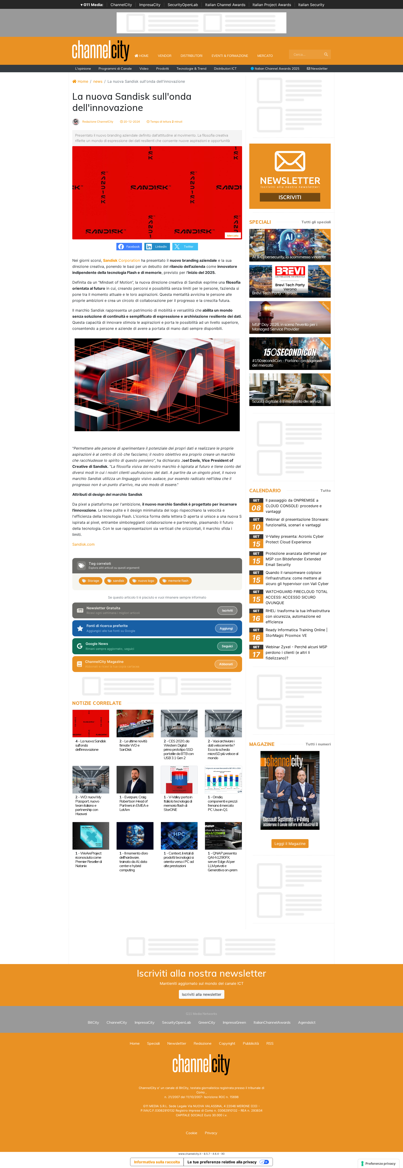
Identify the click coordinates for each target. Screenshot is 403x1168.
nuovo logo (146, 580)
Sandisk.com (83, 544)
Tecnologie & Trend (191, 68)
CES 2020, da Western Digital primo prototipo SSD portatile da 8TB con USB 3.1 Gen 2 (179, 749)
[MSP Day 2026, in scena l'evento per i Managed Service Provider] (290, 317)
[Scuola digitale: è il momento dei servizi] (290, 389)
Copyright (227, 1043)
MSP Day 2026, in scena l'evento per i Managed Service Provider (284, 327)
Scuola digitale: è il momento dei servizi (286, 401)
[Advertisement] (201, 946)
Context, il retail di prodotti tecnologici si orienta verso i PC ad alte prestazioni (179, 859)
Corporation (121, 260)
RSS (270, 1043)
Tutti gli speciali (316, 222)
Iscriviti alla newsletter (201, 994)
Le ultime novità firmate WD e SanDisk (133, 745)
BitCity (93, 1022)
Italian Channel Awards (225, 4)
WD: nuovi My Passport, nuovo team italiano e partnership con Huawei (88, 805)
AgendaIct (307, 1022)
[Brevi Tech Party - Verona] (290, 281)
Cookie (191, 1132)
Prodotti (162, 68)
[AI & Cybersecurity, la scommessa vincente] (290, 245)
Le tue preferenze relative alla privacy (222, 1162)
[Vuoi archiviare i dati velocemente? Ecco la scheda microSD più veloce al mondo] (223, 723)
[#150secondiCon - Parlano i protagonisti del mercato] (290, 353)
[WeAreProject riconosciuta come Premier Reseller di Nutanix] (91, 835)
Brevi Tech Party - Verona (274, 293)
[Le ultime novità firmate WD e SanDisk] (135, 723)
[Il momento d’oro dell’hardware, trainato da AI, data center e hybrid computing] (135, 835)
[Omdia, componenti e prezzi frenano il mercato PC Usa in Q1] (223, 779)
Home (145, 55)
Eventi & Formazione (230, 56)
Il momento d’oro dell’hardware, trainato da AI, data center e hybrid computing (133, 861)
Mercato (265, 56)
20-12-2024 (131, 121)
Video (144, 68)
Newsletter (319, 68)
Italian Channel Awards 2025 (276, 68)
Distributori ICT (225, 68)
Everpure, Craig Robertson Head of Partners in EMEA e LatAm (133, 803)
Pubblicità (251, 1043)
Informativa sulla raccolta (157, 1162)
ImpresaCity (149, 4)
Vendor (164, 56)
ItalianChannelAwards (272, 1022)
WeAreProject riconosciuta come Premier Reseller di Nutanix (88, 859)
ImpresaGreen (234, 1022)
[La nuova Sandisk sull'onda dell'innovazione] (91, 723)
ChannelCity (121, 4)
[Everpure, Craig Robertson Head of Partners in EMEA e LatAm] (135, 779)
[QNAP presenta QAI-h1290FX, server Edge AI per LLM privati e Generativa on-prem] (223, 835)
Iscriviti (227, 610)
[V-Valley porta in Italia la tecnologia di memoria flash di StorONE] (179, 779)
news (97, 81)
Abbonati (226, 664)
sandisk (118, 580)
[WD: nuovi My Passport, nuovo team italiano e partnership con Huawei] (91, 779)
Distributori (191, 56)
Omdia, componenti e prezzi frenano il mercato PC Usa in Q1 (222, 803)
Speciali (153, 1043)
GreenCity (206, 1022)
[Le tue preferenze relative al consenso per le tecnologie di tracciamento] (378, 1163)
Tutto (325, 490)
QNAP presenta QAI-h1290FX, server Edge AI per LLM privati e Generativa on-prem (222, 861)
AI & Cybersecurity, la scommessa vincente (289, 256)
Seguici (227, 646)
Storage (93, 580)
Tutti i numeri (318, 744)
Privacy (211, 1132)
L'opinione (83, 68)
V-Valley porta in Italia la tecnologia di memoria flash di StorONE (178, 803)
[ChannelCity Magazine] (290, 790)
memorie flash (178, 580)
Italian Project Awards (272, 4)
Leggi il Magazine (290, 843)
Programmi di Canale (115, 68)
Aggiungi (226, 628)
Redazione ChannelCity (97, 121)
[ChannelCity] (101, 50)
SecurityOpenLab (183, 4)
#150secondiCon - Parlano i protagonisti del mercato (287, 363)
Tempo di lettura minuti (165, 121)
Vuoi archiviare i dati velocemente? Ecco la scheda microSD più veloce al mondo (223, 749)
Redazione (203, 1043)
